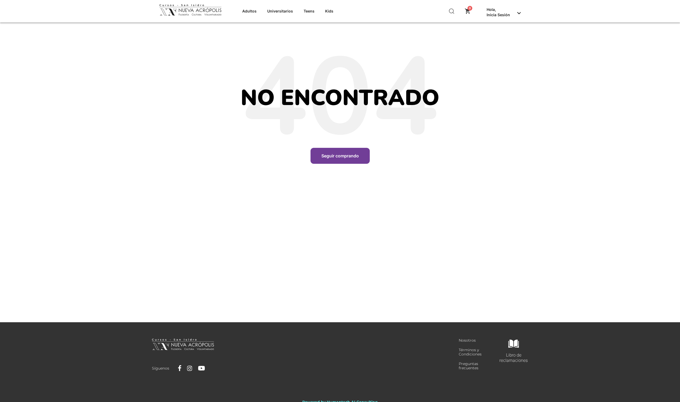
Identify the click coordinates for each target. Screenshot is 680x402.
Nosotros (467, 340)
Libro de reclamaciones (513, 357)
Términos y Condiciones (470, 352)
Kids (329, 11)
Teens (309, 11)
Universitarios (280, 11)
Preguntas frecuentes (468, 366)
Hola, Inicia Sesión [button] (498, 12)
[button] (452, 11)
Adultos (249, 11)
